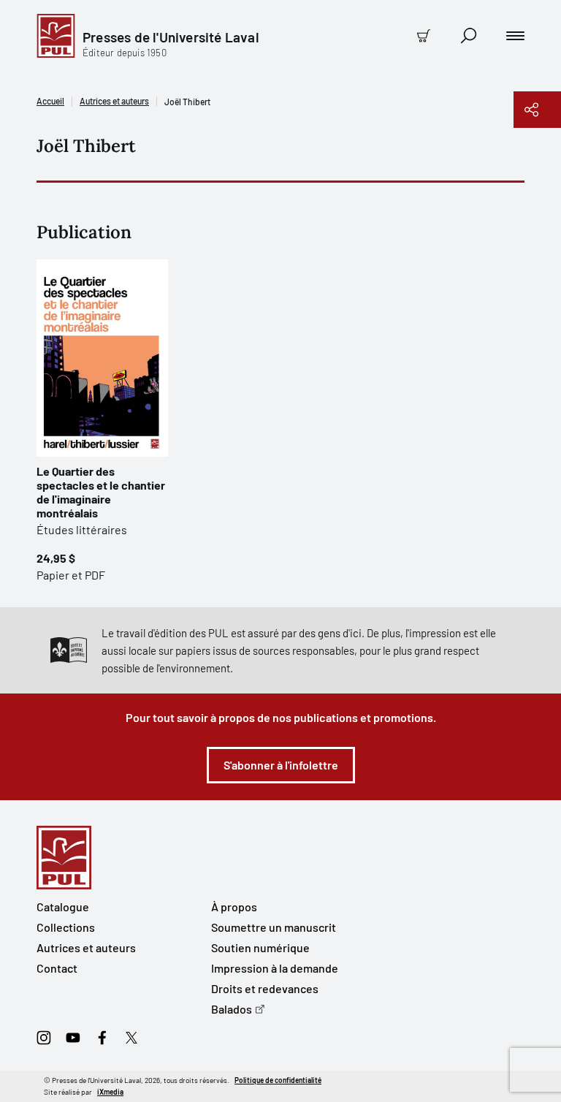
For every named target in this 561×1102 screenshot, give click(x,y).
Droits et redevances (264, 988)
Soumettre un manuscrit (273, 927)
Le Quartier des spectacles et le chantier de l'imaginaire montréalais (101, 492)
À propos (234, 906)
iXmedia (110, 1091)
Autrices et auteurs (114, 101)
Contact (57, 968)
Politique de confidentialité (277, 1080)
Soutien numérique (260, 947)
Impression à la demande (274, 968)
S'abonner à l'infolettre (281, 765)
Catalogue (63, 906)
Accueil (50, 101)
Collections (66, 927)
